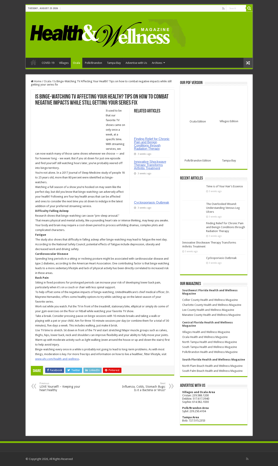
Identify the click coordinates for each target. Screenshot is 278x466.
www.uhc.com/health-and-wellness (57, 359)
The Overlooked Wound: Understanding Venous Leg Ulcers (223, 207)
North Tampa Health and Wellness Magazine (209, 342)
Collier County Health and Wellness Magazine (210, 299)
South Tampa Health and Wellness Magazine (209, 347)
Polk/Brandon (93, 62)
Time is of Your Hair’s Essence (224, 186)
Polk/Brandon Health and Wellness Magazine (210, 352)
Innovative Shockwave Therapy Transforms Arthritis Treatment (150, 165)
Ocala (76, 62)
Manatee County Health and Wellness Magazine (211, 314)
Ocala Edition (198, 121)
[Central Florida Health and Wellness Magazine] (107, 34)
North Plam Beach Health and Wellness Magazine (212, 365)
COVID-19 (48, 62)
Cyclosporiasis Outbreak (151, 202)
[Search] (249, 8)
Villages (64, 62)
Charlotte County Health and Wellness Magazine (211, 304)
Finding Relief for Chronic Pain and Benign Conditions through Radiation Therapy (152, 143)
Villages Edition (229, 121)
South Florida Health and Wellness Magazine (213, 359)
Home (33, 62)
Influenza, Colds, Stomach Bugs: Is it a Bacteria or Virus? (143, 387)
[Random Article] (248, 63)
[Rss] (223, 8)
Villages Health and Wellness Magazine (206, 332)
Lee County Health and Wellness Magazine (208, 309)
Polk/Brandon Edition (198, 160)
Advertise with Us (136, 62)
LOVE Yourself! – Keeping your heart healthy (60, 387)
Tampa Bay (114, 62)
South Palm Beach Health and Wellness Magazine (212, 370)
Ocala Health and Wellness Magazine (205, 337)
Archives (157, 62)
